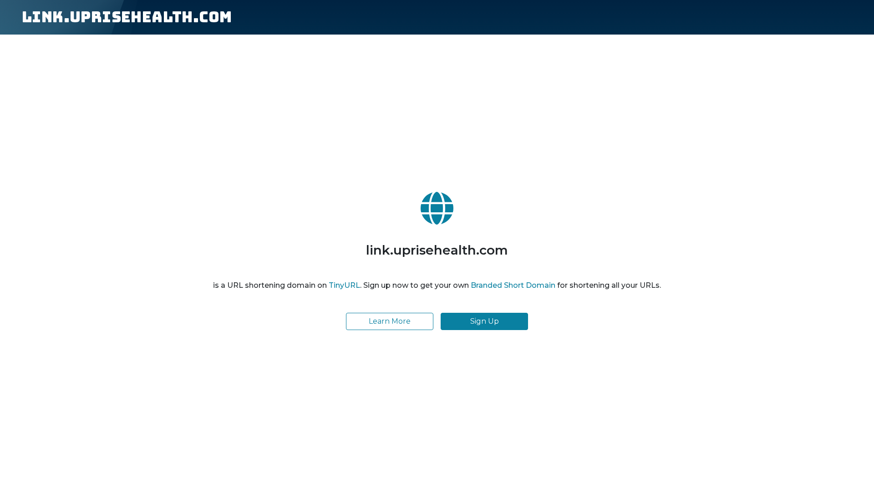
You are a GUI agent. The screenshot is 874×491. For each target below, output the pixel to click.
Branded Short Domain (513, 285)
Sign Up (484, 321)
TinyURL (344, 285)
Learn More (390, 321)
